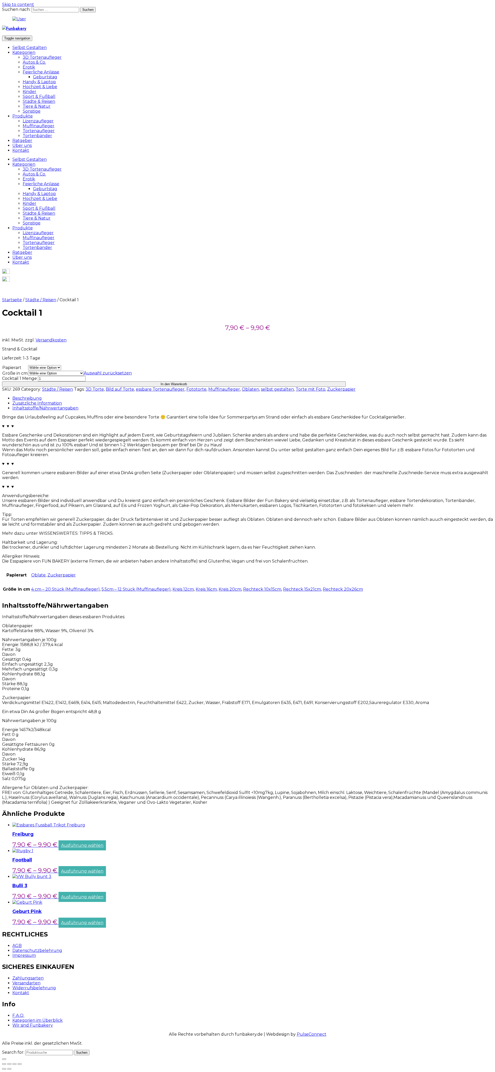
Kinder (29, 91)
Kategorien (23, 52)
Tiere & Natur (37, 106)
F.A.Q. (18, 1015)
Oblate (38, 575)
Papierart (11, 367)
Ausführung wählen (82, 845)
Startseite (12, 299)
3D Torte (95, 389)
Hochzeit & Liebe (40, 86)
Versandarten (26, 983)
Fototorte (196, 389)
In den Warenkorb (174, 384)
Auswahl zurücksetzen (108, 373)
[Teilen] (9, 1064)
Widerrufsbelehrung (34, 987)
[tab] (252, 398)
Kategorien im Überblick (37, 1020)
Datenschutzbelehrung (37, 950)
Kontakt (20, 150)
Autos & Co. (34, 62)
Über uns (22, 145)
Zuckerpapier (341, 389)
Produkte (22, 116)
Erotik (29, 67)
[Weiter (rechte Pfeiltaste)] (9, 1069)
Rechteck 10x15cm (262, 589)
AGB (17, 945)
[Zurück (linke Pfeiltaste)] (4, 1069)
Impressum (24, 955)
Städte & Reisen (39, 101)
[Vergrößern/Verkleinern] (20, 1064)
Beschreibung (27, 398)
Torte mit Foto (310, 389)
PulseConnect (311, 1034)
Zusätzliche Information (37, 403)
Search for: (13, 1052)
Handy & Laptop (39, 81)
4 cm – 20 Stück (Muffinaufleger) (65, 589)
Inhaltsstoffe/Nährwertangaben (45, 408)
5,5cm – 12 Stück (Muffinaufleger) (136, 589)
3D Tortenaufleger (42, 57)
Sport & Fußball (39, 96)
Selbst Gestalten (29, 47)
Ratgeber (22, 140)
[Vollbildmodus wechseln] (14, 1064)
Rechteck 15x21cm (302, 589)
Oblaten (250, 389)
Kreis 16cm (206, 589)
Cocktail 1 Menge (19, 378)
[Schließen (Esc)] (4, 1064)
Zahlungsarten (28, 978)
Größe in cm (15, 373)
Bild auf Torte (120, 389)
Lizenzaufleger (38, 121)
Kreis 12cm (183, 589)
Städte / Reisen (40, 299)
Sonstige (31, 111)
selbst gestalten (277, 389)
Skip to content (18, 4)
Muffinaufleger (38, 125)
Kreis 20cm (230, 589)
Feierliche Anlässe (41, 72)
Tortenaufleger (39, 130)
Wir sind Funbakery (32, 1025)
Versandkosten (51, 340)
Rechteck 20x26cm (343, 589)
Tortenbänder (37, 135)
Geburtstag (45, 76)
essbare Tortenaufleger (160, 389)
